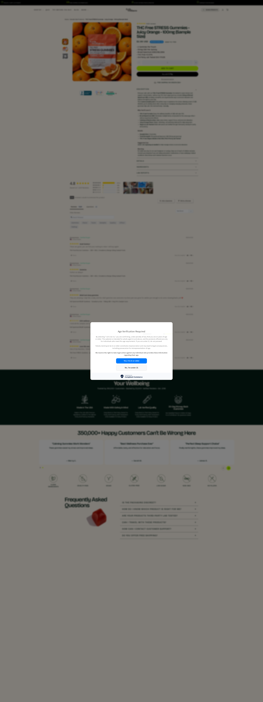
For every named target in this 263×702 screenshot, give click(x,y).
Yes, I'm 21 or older (131, 361)
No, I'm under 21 (131, 368)
